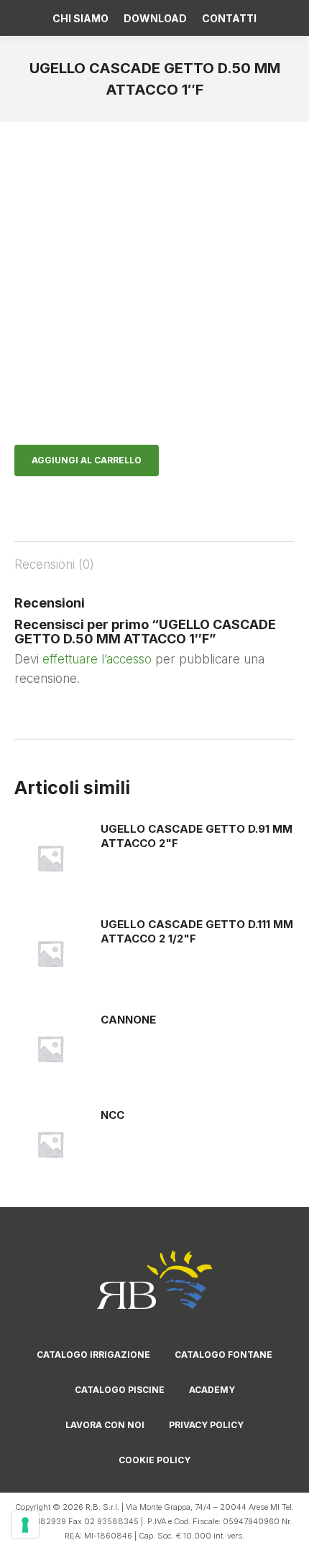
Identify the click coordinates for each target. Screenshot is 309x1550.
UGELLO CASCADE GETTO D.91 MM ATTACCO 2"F (196, 836)
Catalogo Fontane (223, 1354)
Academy (212, 1389)
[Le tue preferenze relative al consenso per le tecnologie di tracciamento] (25, 1525)
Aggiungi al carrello (87, 460)
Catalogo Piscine (120, 1389)
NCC (112, 1115)
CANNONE (128, 1019)
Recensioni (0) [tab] (54, 564)
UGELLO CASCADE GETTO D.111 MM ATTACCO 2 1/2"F (197, 931)
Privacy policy (206, 1424)
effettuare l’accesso (97, 659)
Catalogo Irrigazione (93, 1354)
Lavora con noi (104, 1424)
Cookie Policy (154, 1460)
